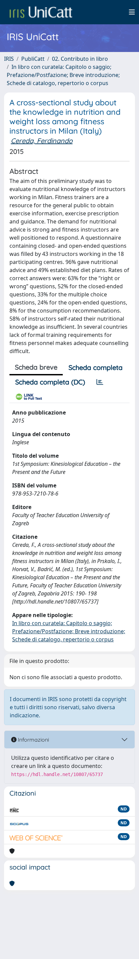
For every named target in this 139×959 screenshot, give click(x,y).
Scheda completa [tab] (95, 367)
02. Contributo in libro (80, 58)
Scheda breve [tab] (36, 367)
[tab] (100, 382)
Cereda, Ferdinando (42, 140)
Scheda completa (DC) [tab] (50, 382)
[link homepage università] (41, 12)
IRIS (9, 58)
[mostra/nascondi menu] (132, 12)
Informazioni (33, 739)
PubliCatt (33, 58)
